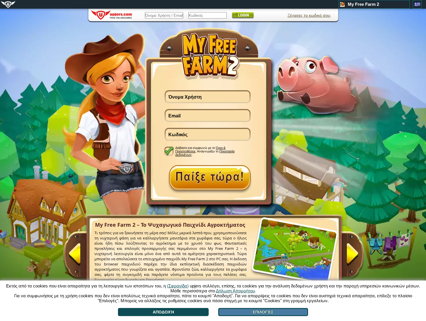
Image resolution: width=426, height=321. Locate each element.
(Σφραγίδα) (178, 285)
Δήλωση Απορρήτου (235, 290)
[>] (346, 256)
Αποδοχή (163, 312)
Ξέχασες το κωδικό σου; (309, 15)
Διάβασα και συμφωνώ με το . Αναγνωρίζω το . (204, 151)
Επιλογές (263, 312)
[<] (80, 256)
